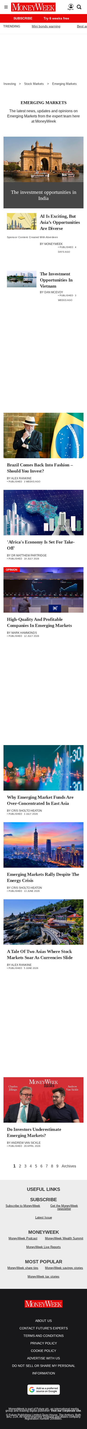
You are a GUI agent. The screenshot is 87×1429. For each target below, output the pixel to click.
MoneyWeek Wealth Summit (64, 1238)
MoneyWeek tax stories (43, 1276)
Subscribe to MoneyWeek (23, 1206)
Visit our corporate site (66, 1410)
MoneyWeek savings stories (64, 1268)
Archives (69, 1166)
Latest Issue (43, 1217)
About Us (43, 1321)
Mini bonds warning (46, 26)
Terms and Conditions (43, 1336)
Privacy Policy (43, 1343)
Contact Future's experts (43, 1328)
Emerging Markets (64, 84)
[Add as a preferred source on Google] (43, 1389)
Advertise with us (43, 1358)
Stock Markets (34, 84)
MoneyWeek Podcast (23, 1238)
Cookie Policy (43, 1351)
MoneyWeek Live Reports (43, 1247)
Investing (9, 84)
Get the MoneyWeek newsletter (64, 1207)
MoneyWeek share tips (22, 1268)
